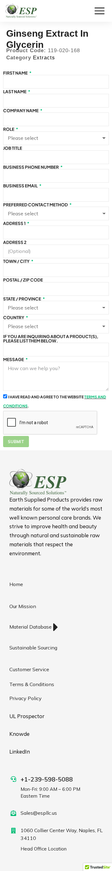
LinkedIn (19, 751)
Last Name (15, 91)
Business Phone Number (31, 167)
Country (14, 317)
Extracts (44, 58)
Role (9, 129)
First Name (15, 73)
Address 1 (14, 223)
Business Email (20, 186)
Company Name (21, 110)
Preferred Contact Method (35, 205)
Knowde (19, 734)
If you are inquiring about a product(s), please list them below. (50, 338)
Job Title (12, 148)
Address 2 (14, 242)
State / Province (22, 299)
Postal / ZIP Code (23, 280)
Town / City (16, 261)
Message (14, 359)
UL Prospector (26, 716)
